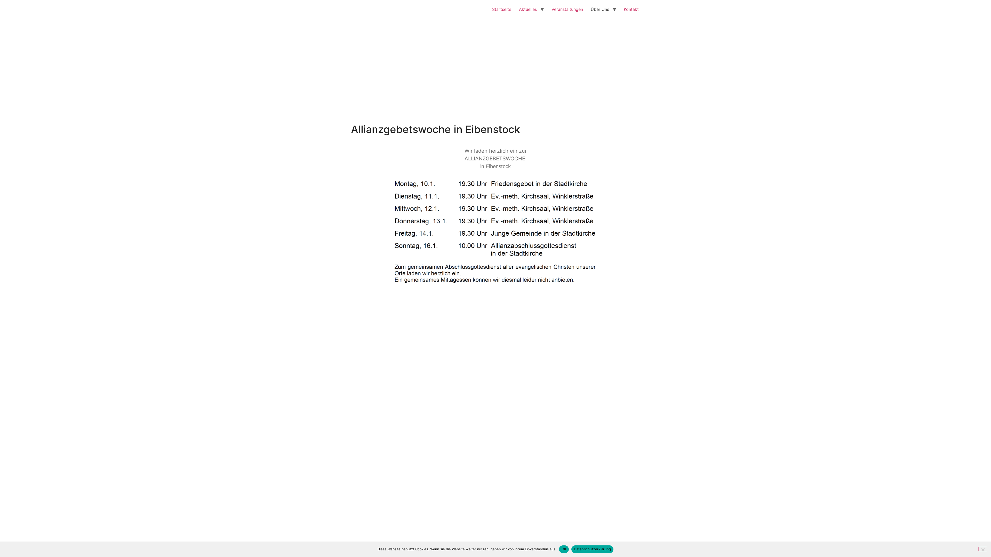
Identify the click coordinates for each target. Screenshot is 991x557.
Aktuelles (528, 9)
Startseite (501, 9)
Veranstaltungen (567, 9)
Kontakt (631, 9)
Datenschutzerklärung (592, 549)
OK (564, 549)
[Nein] (982, 549)
